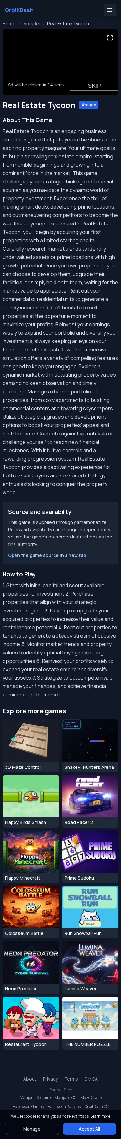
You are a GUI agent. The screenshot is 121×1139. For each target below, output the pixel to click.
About (29, 1079)
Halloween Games (28, 1106)
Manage (32, 1129)
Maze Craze (91, 1097)
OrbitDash (19, 10)
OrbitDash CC (97, 1106)
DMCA (91, 1079)
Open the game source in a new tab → (49, 555)
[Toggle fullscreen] (110, 38)
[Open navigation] (110, 10)
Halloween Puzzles (64, 1106)
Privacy (50, 1079)
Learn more (100, 1116)
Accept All (89, 1129)
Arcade (31, 23)
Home (9, 23)
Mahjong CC (65, 1097)
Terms (71, 1079)
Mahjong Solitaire (35, 1097)
